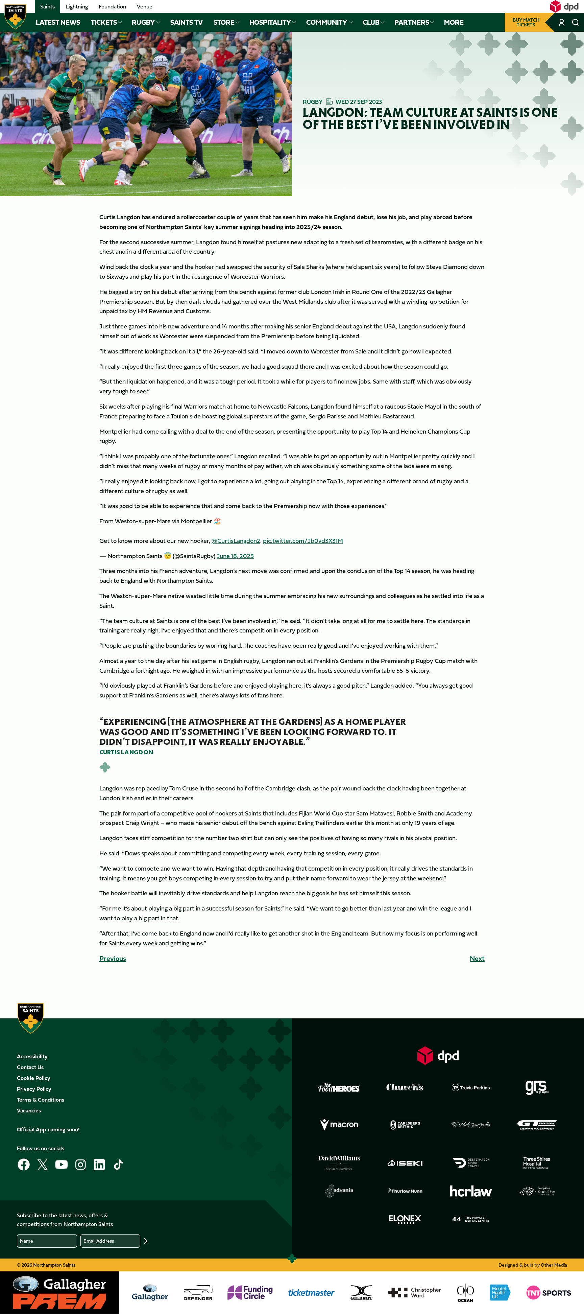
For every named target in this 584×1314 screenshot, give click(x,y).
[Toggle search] (575, 22)
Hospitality (270, 22)
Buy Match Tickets (526, 22)
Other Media (554, 1264)
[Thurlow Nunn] (405, 1191)
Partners (411, 22)
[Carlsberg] (405, 1125)
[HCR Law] (471, 1191)
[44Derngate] (471, 1219)
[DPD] (438, 1055)
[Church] (405, 1087)
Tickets (104, 22)
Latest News (58, 22)
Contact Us (30, 1067)
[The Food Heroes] (339, 1087)
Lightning (77, 6)
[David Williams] (339, 1163)
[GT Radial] (537, 1124)
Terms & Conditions (40, 1099)
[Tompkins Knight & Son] (537, 1191)
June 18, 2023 (235, 555)
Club (371, 22)
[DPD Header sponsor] (564, 6)
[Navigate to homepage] (15, 17)
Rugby (143, 22)
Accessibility (32, 1056)
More (454, 22)
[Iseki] (405, 1162)
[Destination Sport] (471, 1162)
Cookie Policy (33, 1078)
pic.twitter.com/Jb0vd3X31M (303, 540)
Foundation (112, 6)
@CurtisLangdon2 (236, 540)
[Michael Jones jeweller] (471, 1124)
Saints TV (186, 22)
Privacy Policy (34, 1088)
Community (326, 22)
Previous (112, 958)
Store (224, 22)
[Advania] (339, 1191)
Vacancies (29, 1110)
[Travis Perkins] (471, 1087)
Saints (47, 6)
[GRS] (537, 1087)
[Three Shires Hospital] (537, 1162)
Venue (144, 6)
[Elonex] (405, 1219)
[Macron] (339, 1124)
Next (477, 958)
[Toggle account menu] (562, 22)
